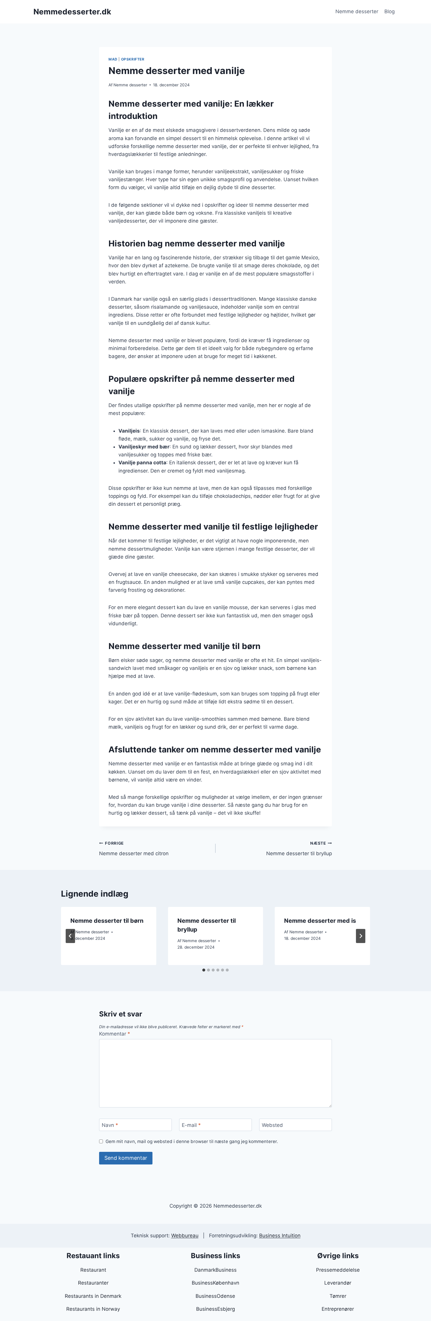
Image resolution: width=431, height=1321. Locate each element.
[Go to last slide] (70, 936)
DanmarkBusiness (215, 1270)
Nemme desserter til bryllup (299, 848)
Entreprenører (338, 1309)
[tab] (203, 970)
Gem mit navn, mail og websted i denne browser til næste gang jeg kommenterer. (192, 1141)
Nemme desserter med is (320, 920)
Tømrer (338, 1296)
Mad (113, 59)
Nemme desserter (356, 11)
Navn (110, 1125)
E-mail (191, 1125)
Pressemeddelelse (338, 1270)
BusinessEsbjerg (215, 1309)
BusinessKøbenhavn (215, 1283)
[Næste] (360, 936)
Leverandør (337, 1283)
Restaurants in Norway (93, 1309)
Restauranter (93, 1283)
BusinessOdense (215, 1296)
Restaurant (93, 1270)
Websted (272, 1125)
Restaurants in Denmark (93, 1296)
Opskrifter (133, 59)
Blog (389, 11)
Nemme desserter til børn (106, 920)
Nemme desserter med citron (134, 848)
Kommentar (114, 1034)
